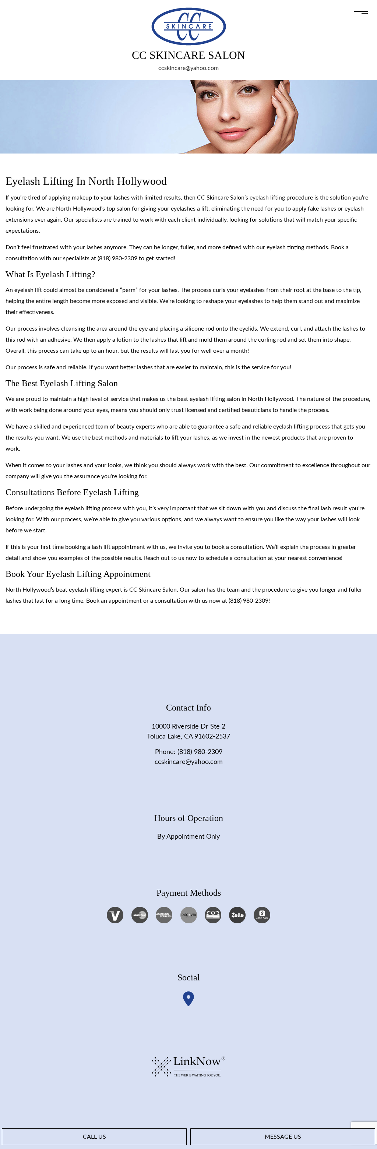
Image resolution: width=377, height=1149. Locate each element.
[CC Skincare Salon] (188, 26)
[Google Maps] (188, 999)
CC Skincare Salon (188, 55)
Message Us (283, 1137)
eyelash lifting (267, 198)
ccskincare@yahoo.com (188, 68)
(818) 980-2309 (199, 752)
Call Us (94, 1137)
